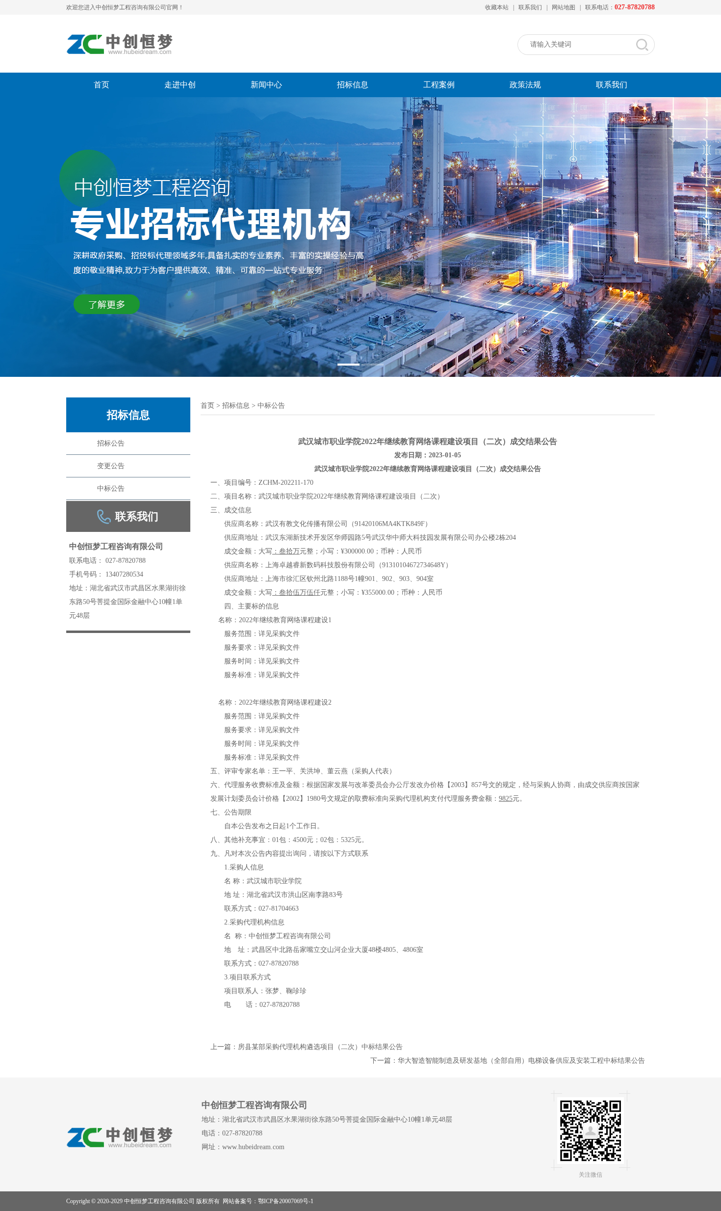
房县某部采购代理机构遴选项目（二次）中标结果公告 (320, 1047)
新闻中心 (266, 84)
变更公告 (111, 466)
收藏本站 (497, 7)
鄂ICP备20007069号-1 (285, 1201)
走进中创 (180, 84)
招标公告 (111, 443)
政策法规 (525, 84)
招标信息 (352, 84)
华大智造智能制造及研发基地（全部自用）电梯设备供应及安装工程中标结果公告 (521, 1060)
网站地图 (563, 7)
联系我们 (530, 7)
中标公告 (111, 488)
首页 (101, 84)
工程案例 (439, 84)
